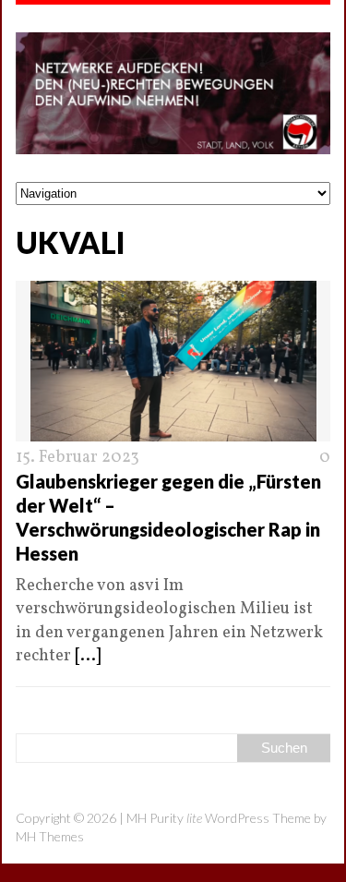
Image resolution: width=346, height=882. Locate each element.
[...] (88, 656)
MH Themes (50, 836)
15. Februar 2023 (77, 457)
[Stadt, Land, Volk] (173, 93)
